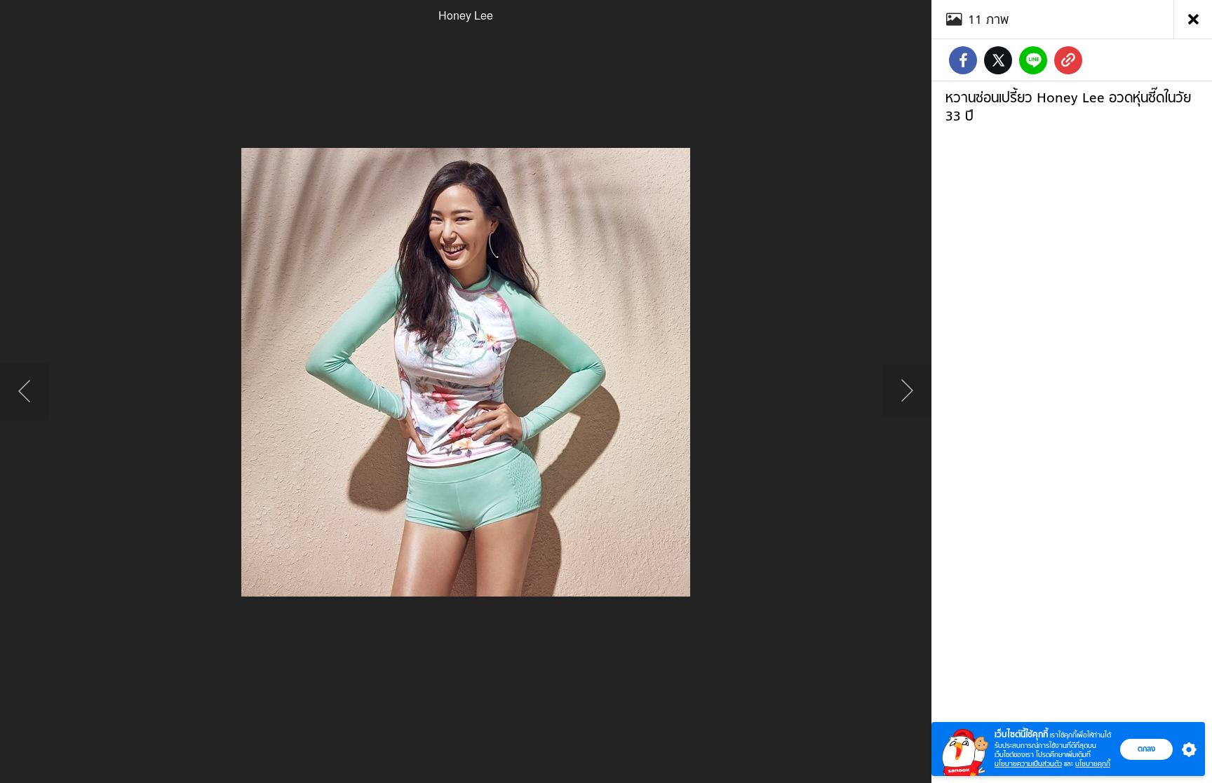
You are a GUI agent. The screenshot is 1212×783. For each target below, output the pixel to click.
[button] (1186, 749)
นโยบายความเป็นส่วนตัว (1028, 764)
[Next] (906, 392)
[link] (1068, 60)
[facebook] (963, 60)
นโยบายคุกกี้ (1092, 764)
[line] (1033, 60)
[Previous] (24, 392)
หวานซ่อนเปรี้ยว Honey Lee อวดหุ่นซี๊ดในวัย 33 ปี (1068, 106)
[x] (998, 60)
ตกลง (1146, 748)
